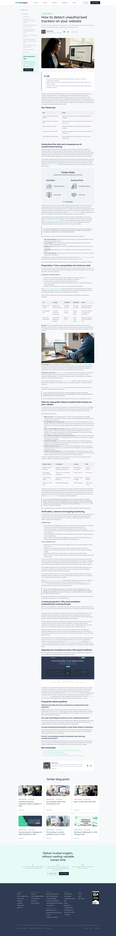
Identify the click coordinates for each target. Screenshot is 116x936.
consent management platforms (52, 288)
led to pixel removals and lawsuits (52, 220)
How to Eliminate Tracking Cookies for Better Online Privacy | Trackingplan (62, 750)
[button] (36, 2)
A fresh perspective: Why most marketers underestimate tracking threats (30, 41)
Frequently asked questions (28, 49)
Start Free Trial (52, 873)
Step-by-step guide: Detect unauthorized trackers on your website (29, 31)
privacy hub (91, 696)
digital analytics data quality (72, 693)
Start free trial (28, 69)
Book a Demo (64, 873)
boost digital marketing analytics (56, 387)
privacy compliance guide (85, 257)
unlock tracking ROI (86, 503)
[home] (21, 3)
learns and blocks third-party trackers (80, 364)
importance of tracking (53, 164)
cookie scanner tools (67, 381)
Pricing (74, 2)
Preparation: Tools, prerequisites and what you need (29, 26)
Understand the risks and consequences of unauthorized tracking (29, 21)
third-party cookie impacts (74, 212)
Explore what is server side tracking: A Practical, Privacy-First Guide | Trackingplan (64, 755)
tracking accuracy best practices (53, 580)
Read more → (54, 768)
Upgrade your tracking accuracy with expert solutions (29, 46)
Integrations (65, 2)
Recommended (26, 52)
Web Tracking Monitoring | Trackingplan (54, 752)
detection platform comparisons (74, 641)
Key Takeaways (26, 16)
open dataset (61, 372)
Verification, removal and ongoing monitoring (30, 36)
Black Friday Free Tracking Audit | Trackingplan (55, 754)
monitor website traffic (51, 495)
